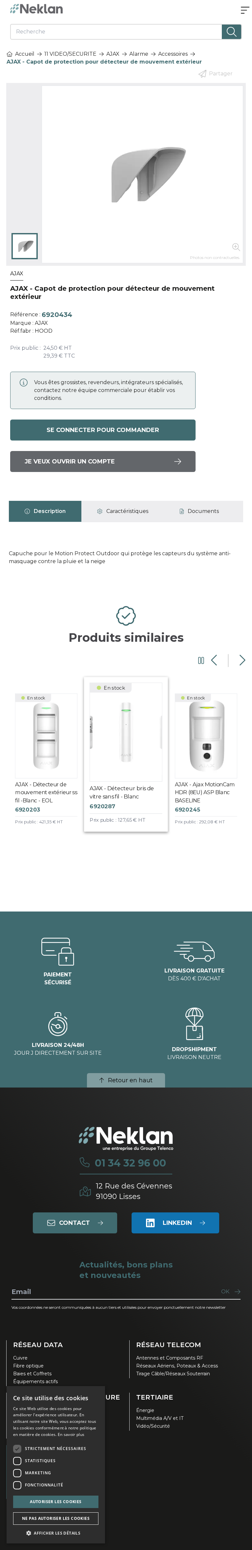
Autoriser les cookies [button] (55, 1501)
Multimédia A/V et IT (159, 1418)
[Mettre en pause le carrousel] (201, 660)
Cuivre (20, 1358)
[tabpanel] (126, 560)
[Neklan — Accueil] (36, 8)
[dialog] (56, 1464)
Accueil (24, 54)
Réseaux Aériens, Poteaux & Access (177, 1366)
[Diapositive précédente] (215, 660)
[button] (55, 1533)
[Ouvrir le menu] (245, 11)
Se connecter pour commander (103, 430)
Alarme (138, 54)
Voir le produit (51, 765)
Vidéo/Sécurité (153, 1426)
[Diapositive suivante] (242, 660)
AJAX (112, 54)
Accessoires (173, 54)
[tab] (45, 511)
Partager (221, 73)
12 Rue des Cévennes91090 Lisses (134, 1191)
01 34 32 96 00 (130, 1163)
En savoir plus (71, 1434)
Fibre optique (28, 1366)
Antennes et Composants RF (169, 1358)
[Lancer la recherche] (231, 32)
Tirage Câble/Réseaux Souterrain (173, 1374)
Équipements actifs (35, 1381)
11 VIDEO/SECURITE (70, 54)
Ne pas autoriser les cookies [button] (56, 1518)
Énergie (145, 1410)
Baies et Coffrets (32, 1374)
